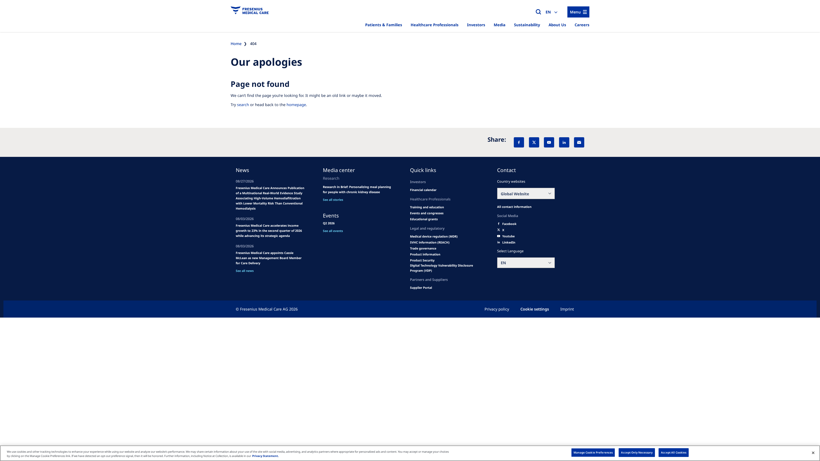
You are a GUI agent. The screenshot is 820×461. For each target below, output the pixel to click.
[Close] (813, 452)
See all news (245, 271)
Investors (476, 24)
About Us (557, 24)
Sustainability (527, 24)
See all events (333, 231)
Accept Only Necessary (637, 452)
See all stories (333, 200)
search (243, 104)
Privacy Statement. (265, 456)
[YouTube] (549, 142)
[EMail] (579, 142)
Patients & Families (383, 24)
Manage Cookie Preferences (593, 452)
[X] (534, 142)
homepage (296, 104)
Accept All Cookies (673, 452)
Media (499, 24)
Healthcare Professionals (434, 24)
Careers (582, 24)
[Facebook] (519, 142)
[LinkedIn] (564, 142)
